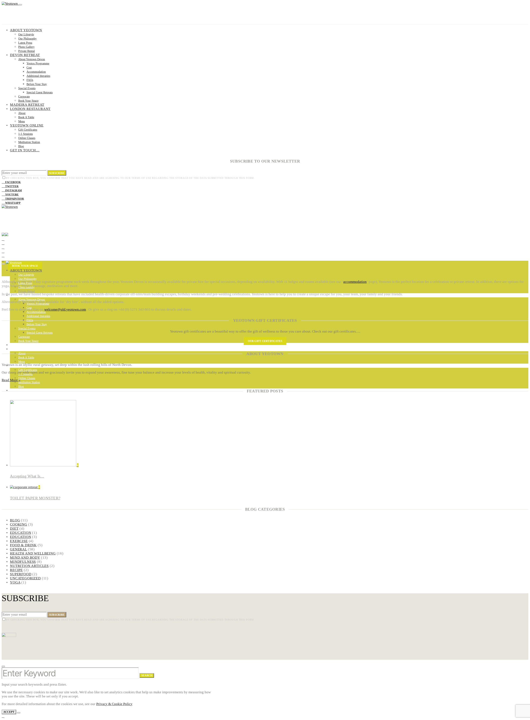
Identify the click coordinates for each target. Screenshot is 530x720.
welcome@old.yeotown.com (65, 309)
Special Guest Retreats (39, 92)
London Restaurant (30, 109)
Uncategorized (25, 578)
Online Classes (26, 138)
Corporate (24, 96)
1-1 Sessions (25, 133)
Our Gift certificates (265, 341)
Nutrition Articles (29, 566)
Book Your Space (28, 100)
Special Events (26, 88)
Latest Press (25, 42)
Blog (21, 146)
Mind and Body (25, 558)
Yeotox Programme (37, 63)
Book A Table (26, 117)
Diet (14, 529)
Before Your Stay (36, 84)
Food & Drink (23, 545)
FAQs (29, 80)
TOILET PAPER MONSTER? (35, 498)
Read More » (11, 380)
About (21, 113)
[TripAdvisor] (3, 256)
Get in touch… (25, 150)
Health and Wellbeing (33, 553)
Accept (8, 711)
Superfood (20, 574)
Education (20, 533)
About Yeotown (26, 30)
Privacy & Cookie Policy (114, 704)
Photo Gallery (26, 46)
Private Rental (26, 51)
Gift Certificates (27, 129)
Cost (29, 67)
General (18, 549)
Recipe (16, 570)
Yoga (15, 582)
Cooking (18, 524)
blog (15, 520)
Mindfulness (23, 562)
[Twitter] (3, 243)
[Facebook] (3, 239)
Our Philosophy (27, 38)
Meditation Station (29, 142)
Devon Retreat (25, 55)
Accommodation (36, 71)
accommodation (355, 282)
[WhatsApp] (3, 260)
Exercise (19, 541)
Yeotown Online (26, 125)
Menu (21, 121)
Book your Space (25, 265)
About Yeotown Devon (31, 59)
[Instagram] (3, 247)
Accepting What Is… (27, 476)
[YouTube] (3, 251)
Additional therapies (38, 75)
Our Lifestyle (26, 34)
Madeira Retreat (27, 105)
